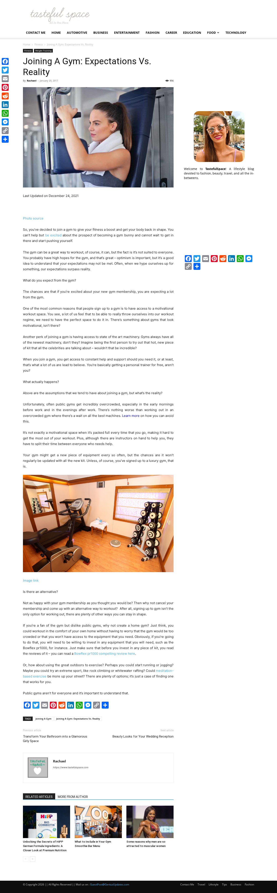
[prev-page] (25, 859)
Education (192, 32)
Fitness (38, 44)
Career (171, 32)
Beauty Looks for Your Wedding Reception (143, 736)
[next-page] (32, 859)
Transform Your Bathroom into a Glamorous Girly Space (55, 739)
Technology (235, 32)
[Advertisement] (219, 76)
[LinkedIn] (5, 104)
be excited (53, 235)
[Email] (5, 78)
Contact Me (35, 32)
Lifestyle (214, 884)
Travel (201, 884)
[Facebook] (5, 61)
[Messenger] (5, 122)
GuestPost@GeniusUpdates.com (109, 884)
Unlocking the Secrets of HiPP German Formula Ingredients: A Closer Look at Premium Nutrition (44, 846)
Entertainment (127, 32)
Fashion (152, 32)
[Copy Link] (5, 130)
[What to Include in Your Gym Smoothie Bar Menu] (98, 822)
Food (211, 32)
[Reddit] (5, 96)
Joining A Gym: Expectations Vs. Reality (78, 718)
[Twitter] (5, 70)
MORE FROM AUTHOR (73, 797)
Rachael (31, 80)
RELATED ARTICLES (39, 797)
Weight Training (43, 50)
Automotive (77, 32)
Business (100, 32)
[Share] (5, 139)
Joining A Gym (43, 718)
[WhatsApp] (5, 113)
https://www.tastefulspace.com (71, 767)
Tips (224, 884)
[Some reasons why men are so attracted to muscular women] (150, 822)
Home (56, 32)
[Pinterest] (5, 87)
